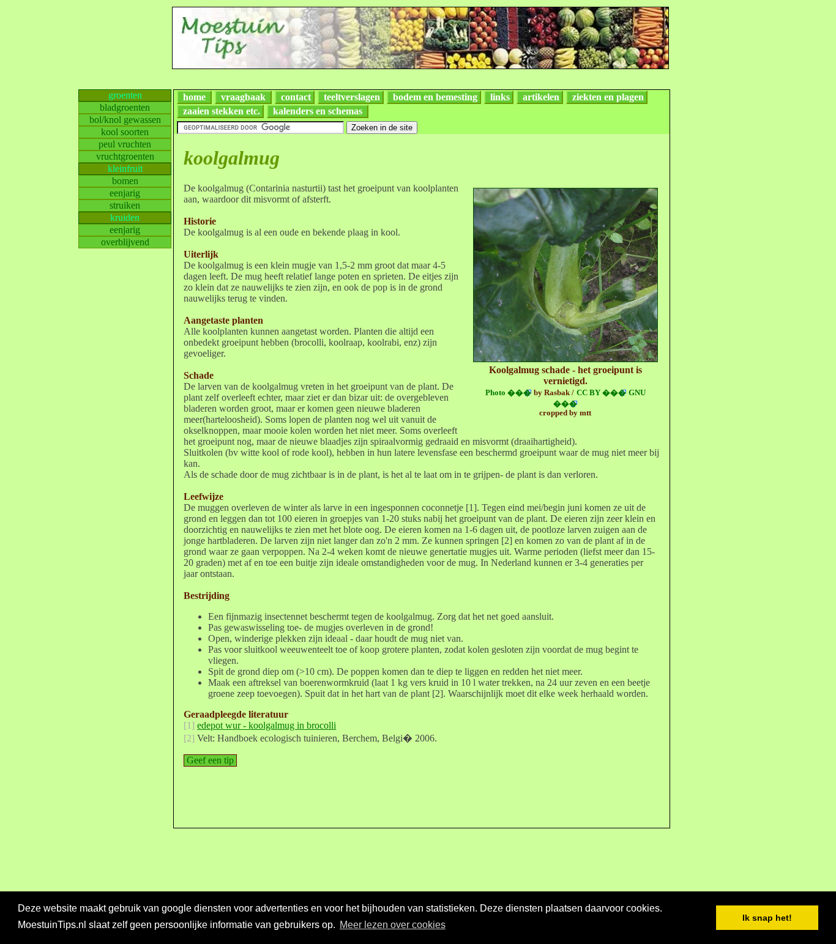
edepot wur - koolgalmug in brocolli (266, 725)
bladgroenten (125, 107)
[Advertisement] (728, 272)
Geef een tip (210, 760)
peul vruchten (125, 144)
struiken (125, 205)
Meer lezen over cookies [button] (393, 925)
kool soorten (125, 132)
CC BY (601, 392)
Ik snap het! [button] (767, 918)
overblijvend (125, 242)
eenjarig (125, 193)
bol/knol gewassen (125, 119)
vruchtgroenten (125, 156)
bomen (125, 181)
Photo (508, 392)
